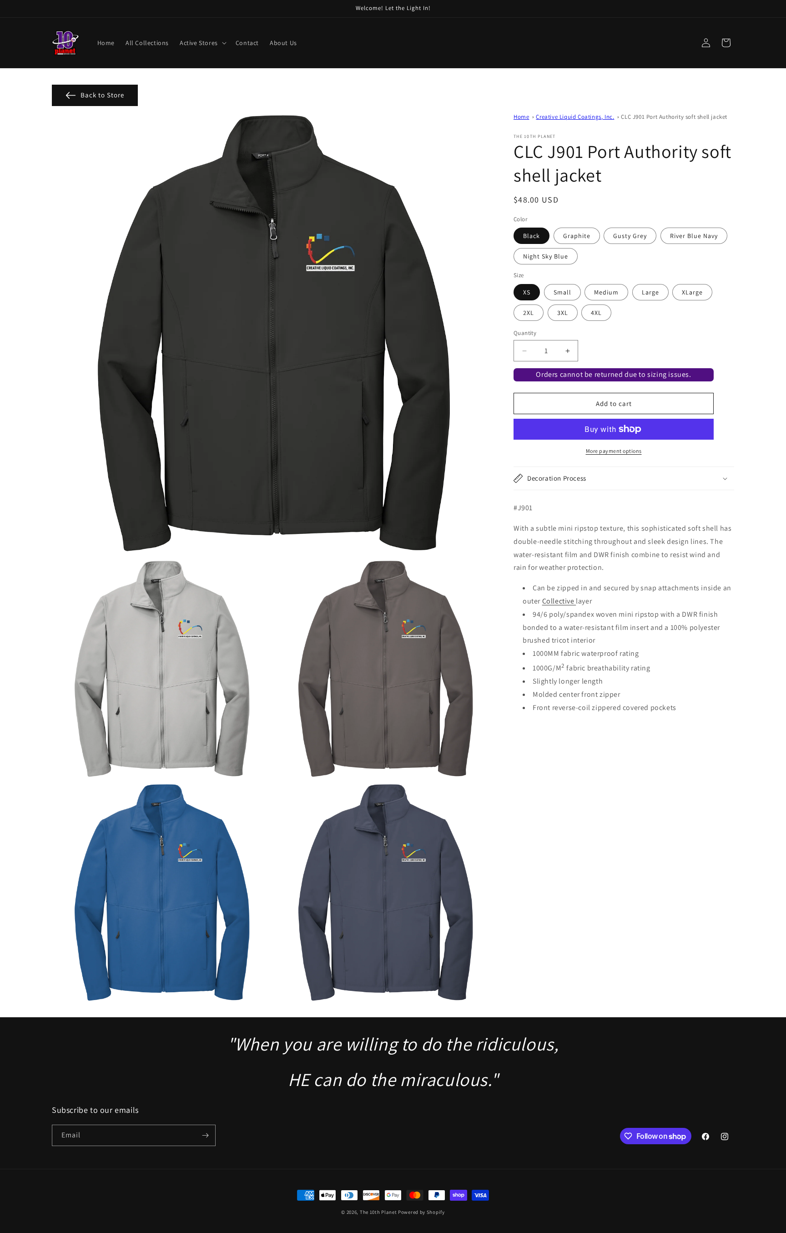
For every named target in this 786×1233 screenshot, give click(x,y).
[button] (202, 42)
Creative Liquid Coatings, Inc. (575, 117)
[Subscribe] (205, 1135)
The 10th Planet (378, 1212)
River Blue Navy (694, 236)
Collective (559, 601)
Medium (606, 292)
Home (521, 117)
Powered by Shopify (421, 1212)
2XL (528, 313)
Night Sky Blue (545, 256)
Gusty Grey (630, 236)
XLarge (692, 292)
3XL (562, 313)
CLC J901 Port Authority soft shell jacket (674, 117)
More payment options (614, 450)
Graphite (576, 236)
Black (531, 236)
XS (526, 292)
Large (650, 292)
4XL (596, 313)
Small (562, 292)
